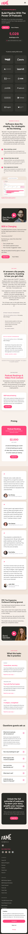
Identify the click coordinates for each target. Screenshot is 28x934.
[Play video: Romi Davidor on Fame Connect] (14, 633)
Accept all (14, 921)
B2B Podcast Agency (6, 880)
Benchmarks (4, 905)
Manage (14, 929)
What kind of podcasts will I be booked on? (9, 733)
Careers (3, 867)
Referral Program (5, 862)
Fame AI (3, 872)
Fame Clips (4, 890)
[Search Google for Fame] (12, 852)
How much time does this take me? (8, 766)
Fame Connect (4, 885)
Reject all (14, 925)
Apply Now (5, 27)
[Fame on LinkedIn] (2, 845)
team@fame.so (5, 842)
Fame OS (3, 860)
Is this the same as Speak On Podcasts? (8, 780)
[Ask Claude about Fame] (6, 852)
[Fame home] (4, 3)
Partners (3, 865)
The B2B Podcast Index (6, 900)
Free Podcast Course (6, 903)
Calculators (4, 908)
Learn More (7, 406)
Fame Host (4, 870)
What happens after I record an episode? (8, 758)
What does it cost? (8, 773)
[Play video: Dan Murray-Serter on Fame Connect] (14, 215)
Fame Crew (4, 892)
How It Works (15, 27)
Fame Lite (3, 887)
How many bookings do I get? (11, 752)
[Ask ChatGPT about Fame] (2, 852)
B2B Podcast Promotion (7, 883)
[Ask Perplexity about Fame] (9, 852)
